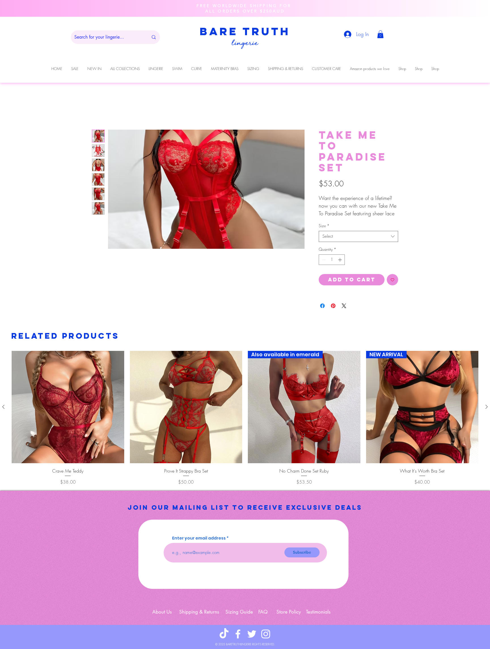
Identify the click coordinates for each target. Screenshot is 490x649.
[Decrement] (323, 266)
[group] (245, 424)
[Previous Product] (3, 413)
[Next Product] (486, 413)
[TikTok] (224, 640)
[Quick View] (68, 413)
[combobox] (358, 242)
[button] (380, 34)
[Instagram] (266, 640)
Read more (328, 220)
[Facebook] (238, 640)
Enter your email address (199, 545)
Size (324, 232)
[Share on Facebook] (322, 312)
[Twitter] (252, 640)
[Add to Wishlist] (392, 286)
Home (97, 109)
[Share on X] (344, 312)
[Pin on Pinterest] (333, 312)
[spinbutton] (332, 266)
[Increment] (340, 266)
